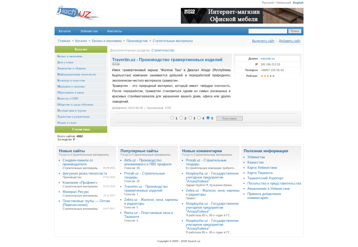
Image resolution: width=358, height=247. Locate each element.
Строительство (162, 50)
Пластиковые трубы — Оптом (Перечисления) (86, 203)
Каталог (65, 31)
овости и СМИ (67, 98)
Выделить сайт (263, 41)
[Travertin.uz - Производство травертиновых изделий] (116, 64)
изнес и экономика (69, 56)
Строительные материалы (173, 41)
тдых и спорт (67, 122)
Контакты (114, 31)
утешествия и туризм (71, 110)
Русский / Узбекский (276, 2)
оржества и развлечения (73, 116)
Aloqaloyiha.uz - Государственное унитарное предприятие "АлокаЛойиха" (212, 177)
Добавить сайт (290, 41)
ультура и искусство (71, 80)
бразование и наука (70, 92)
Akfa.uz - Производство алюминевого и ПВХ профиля (147, 162)
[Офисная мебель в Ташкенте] (242, 22)
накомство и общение (71, 68)
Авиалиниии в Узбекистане (268, 189)
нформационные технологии (76, 74)
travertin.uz (268, 58)
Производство (137, 41)
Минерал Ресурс (76, 192)
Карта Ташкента (260, 173)
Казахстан (255, 162)
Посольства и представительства (274, 183)
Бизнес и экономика (107, 41)
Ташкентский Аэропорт (265, 178)
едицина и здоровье (71, 86)
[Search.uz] (78, 15)
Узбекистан (89, 31)
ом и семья (65, 62)
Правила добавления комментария (264, 196)
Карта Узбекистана (262, 168)
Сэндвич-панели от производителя (78, 162)
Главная (64, 41)
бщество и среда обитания (75, 104)
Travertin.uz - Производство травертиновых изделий (167, 59)
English (298, 2)
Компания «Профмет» (80, 183)
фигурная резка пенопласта (85, 173)
